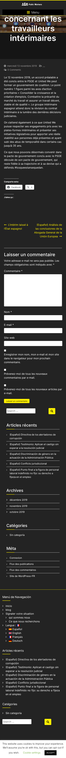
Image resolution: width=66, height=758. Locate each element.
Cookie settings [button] (32, 752)
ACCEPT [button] (50, 752)
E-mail (9, 324)
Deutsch (17, 640)
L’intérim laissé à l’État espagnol (16, 226)
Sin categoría (17, 534)
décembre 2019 (18, 499)
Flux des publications (22, 563)
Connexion (16, 557)
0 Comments (14, 69)
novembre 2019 (18, 505)
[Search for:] (27, 410)
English (16, 633)
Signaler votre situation (20, 613)
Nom (8, 312)
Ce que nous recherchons (24, 621)
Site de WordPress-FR (22, 576)
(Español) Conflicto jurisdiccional (28, 463)
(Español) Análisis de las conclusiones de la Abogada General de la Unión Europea (48, 230)
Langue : (11, 625)
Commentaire (13, 271)
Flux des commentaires (23, 569)
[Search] (52, 411)
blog (8, 609)
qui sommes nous (19, 617)
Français (17, 636)
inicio (9, 606)
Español (17, 629)
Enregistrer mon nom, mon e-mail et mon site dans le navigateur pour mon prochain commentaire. (31, 358)
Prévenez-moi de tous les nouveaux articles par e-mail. (33, 391)
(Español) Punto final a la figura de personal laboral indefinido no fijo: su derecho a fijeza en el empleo (34, 473)
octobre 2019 (17, 511)
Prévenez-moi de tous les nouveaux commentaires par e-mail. (25, 375)
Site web (9, 337)
